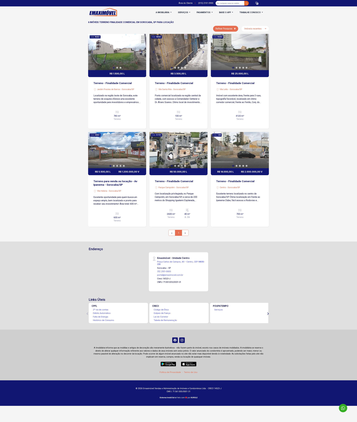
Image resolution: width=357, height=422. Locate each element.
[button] (257, 3)
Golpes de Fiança (162, 313)
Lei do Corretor (161, 317)
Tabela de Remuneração (165, 320)
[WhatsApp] (343, 408)
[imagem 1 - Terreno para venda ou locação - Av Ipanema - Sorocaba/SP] (117, 150)
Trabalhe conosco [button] (250, 12)
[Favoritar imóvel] (143, 37)
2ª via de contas (100, 309)
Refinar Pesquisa (224, 28)
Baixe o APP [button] (225, 12)
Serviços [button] (183, 12)
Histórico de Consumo (103, 320)
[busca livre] (246, 3)
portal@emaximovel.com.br (170, 275)
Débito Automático (102, 313)
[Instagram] (182, 340)
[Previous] (93, 52)
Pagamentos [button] (204, 12)
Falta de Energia (100, 317)
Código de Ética (161, 309)
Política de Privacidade (170, 372)
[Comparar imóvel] (143, 41)
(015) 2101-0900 (205, 3)
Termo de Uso (190, 372)
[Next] (142, 52)
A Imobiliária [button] (163, 12)
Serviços (218, 309)
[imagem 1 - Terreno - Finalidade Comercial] (117, 52)
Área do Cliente (186, 3)
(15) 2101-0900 (164, 271)
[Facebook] (175, 340)
